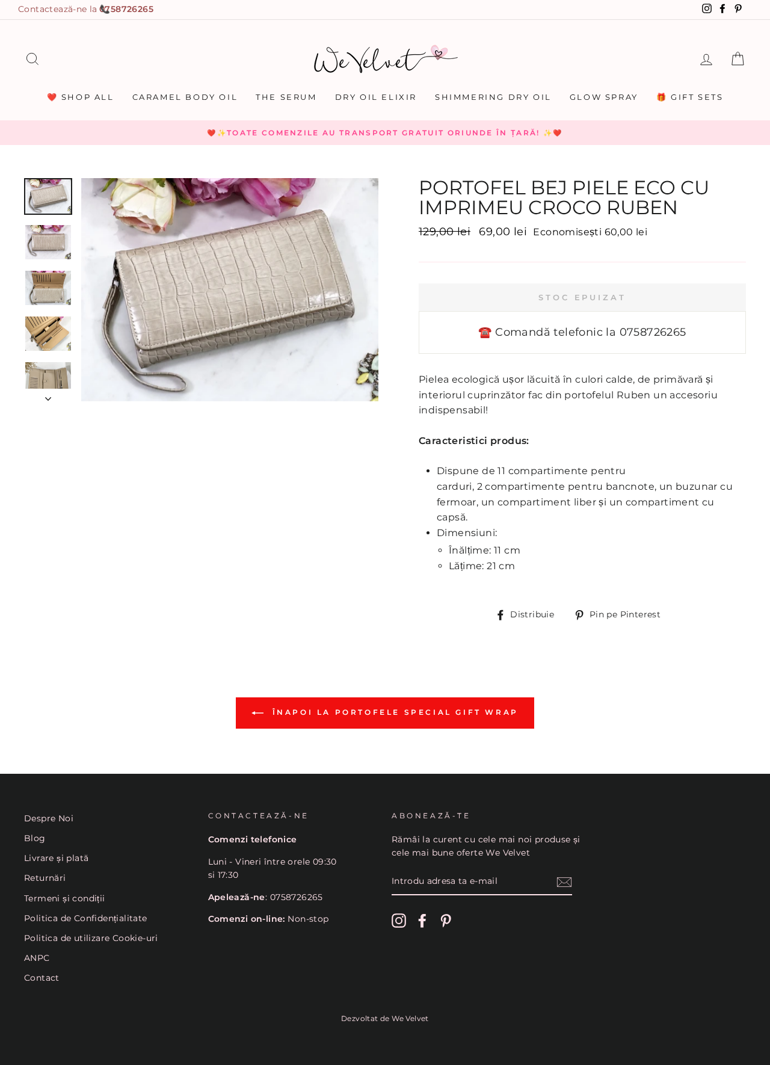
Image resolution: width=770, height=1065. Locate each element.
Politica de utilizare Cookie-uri (91, 938)
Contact (42, 978)
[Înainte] (48, 395)
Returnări (45, 878)
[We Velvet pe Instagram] (399, 920)
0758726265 (126, 9)
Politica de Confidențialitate (85, 918)
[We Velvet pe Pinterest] (446, 920)
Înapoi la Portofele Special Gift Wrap (393, 712)
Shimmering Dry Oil (493, 97)
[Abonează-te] (564, 882)
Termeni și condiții (64, 898)
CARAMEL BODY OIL (185, 97)
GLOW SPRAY (604, 97)
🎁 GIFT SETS (690, 97)
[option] (385, 133)
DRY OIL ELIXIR (376, 97)
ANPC (37, 958)
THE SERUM (286, 97)
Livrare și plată (56, 858)
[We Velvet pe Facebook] (422, 920)
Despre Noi (48, 818)
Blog (35, 838)
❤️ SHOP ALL (80, 97)
